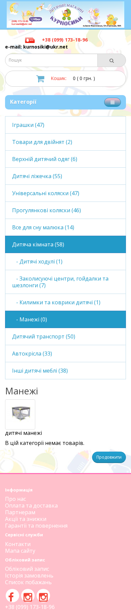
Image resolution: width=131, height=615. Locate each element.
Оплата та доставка (31, 505)
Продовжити (109, 457)
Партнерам (20, 512)
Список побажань (28, 582)
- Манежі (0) (29, 319)
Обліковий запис (27, 568)
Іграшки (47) (28, 125)
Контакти (18, 544)
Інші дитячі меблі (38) (40, 370)
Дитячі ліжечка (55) (37, 176)
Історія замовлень (29, 575)
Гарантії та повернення (36, 525)
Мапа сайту (20, 550)
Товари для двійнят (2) (42, 142)
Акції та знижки (25, 519)
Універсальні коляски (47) (45, 193)
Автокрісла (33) (32, 353)
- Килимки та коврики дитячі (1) (56, 302)
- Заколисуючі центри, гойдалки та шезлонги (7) (60, 282)
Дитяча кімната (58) (38, 244)
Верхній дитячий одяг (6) (44, 159)
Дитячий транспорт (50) (43, 336)
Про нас (15, 499)
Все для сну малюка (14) (43, 227)
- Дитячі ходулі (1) (37, 261)
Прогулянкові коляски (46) (46, 210)
